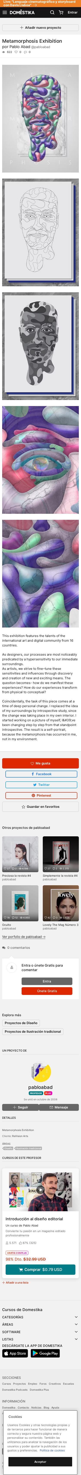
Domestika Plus (39, 1389)
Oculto (6, 924)
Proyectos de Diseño (21, 1023)
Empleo (32, 1383)
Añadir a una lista (17, 1282)
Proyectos (19, 1383)
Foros (43, 1383)
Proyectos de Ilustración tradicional (33, 1031)
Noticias (36, 1407)
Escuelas (68, 1383)
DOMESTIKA (22, 12)
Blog (46, 1407)
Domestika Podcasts (14, 1389)
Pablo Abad (30, 46)
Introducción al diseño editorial (34, 1219)
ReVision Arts (20, 1136)
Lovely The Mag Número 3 (60, 924)
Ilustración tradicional (28, 1148)
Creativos (55, 1383)
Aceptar (40, 1461)
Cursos (6, 1383)
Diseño (9, 1148)
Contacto (23, 1407)
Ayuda (55, 1407)
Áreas (7, 1324)
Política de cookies (52, 1450)
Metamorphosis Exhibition (18, 1130)
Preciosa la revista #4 (16, 875)
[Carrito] (60, 12)
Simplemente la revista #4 (60, 875)
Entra (47, 981)
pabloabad (41, 828)
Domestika (8, 1407)
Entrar (73, 12)
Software (11, 1332)
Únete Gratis (47, 991)
